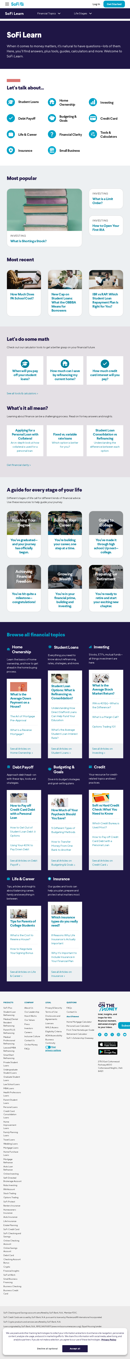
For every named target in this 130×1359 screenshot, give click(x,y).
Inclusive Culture (32, 1036)
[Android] (108, 1054)
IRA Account (9, 1189)
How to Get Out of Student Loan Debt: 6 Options (23, 831)
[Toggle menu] (8, 4)
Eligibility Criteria (53, 1031)
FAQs (27, 1048)
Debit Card (8, 1255)
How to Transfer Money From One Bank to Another (62, 845)
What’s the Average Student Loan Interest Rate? (64, 734)
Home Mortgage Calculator (79, 1022)
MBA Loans (8, 1088)
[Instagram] (118, 1034)
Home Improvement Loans (9, 1124)
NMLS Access (51, 1027)
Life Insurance (9, 1221)
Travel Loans (9, 1139)
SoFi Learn (14, 13)
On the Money (31, 1044)
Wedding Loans (10, 1143)
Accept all (75, 1348)
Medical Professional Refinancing (9, 1040)
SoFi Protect (9, 1201)
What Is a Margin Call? (105, 717)
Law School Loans (11, 1084)
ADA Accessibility (53, 1035)
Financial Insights (11, 1271)
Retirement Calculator (77, 1034)
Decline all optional (47, 1348)
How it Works (30, 1016)
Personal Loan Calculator (78, 1026)
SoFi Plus (7, 1008)
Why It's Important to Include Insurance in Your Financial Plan (64, 957)
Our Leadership (31, 1012)
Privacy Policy (108, 1339)
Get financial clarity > (19, 465)
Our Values (29, 1020)
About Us (28, 1008)
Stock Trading (9, 1193)
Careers (28, 1032)
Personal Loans (10, 1107)
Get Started (114, 4)
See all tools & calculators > (22, 393)
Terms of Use (51, 1012)
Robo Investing (10, 1185)
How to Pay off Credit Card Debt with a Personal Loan (105, 841)
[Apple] (108, 1046)
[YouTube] (124, 1034)
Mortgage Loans (10, 1147)
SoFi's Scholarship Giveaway (80, 1038)
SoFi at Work (9, 1275)
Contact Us (29, 1040)
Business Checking (12, 1286)
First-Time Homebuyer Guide (80, 1030)
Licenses (49, 1023)
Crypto (6, 1266)
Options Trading (10, 1197)
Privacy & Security (53, 1008)
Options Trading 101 (104, 726)
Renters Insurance (11, 1205)
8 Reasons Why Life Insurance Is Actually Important (63, 939)
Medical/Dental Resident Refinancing (10, 1022)
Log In (96, 4)
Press (27, 1024)
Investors (28, 1028)
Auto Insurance (10, 1217)
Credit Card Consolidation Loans (9, 1114)
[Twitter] (112, 1034)
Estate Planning (10, 1225)
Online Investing (11, 1173)
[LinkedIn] (106, 1034)
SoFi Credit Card (11, 1229)
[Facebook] (99, 1034)
